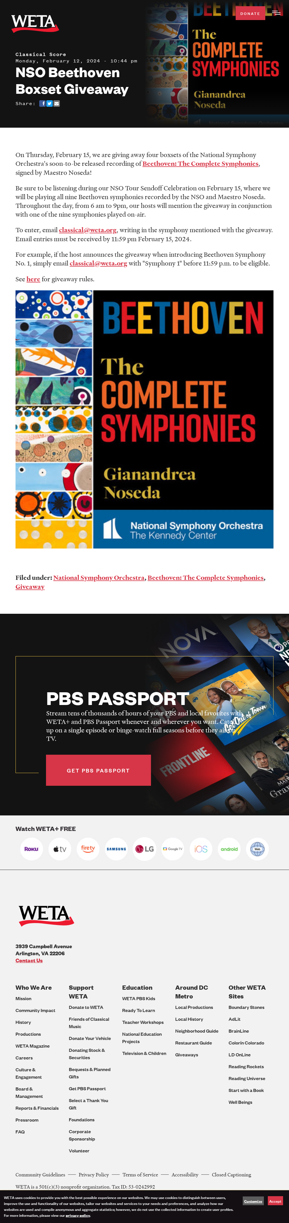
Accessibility (185, 1174)
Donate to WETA (86, 1007)
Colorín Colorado (246, 1042)
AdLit (234, 1019)
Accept (275, 1201)
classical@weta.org (88, 229)
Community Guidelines (40, 1174)
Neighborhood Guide (196, 1031)
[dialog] (144, 1206)
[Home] (35, 25)
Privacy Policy (94, 1174)
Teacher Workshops (143, 1022)
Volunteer (79, 1150)
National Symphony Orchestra (98, 577)
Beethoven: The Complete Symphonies (206, 577)
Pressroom (27, 1120)
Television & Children (144, 1053)
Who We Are (34, 987)
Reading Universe (247, 1078)
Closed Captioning (231, 1174)
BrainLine (239, 1031)
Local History (189, 1019)
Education (137, 987)
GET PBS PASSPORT (98, 770)
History (23, 1022)
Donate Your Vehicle (90, 1038)
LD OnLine (240, 1054)
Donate (250, 13)
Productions (28, 1034)
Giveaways (186, 1054)
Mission (23, 998)
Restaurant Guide (193, 1042)
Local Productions (194, 1007)
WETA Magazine (33, 1046)
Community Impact (35, 1010)
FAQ (20, 1131)
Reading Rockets (246, 1066)
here (33, 279)
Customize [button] (253, 1201)
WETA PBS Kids (138, 998)
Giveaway (30, 586)
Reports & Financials (37, 1108)
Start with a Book (246, 1090)
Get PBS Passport (87, 1088)
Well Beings (240, 1102)
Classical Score (41, 54)
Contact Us (29, 960)
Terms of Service (140, 1174)
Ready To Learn (138, 1010)
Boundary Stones (246, 1007)
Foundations (82, 1119)
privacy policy (78, 1215)
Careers (24, 1057)
